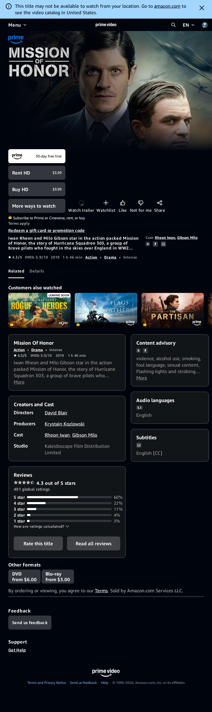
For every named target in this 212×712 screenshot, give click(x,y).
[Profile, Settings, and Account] (205, 25)
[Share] (160, 203)
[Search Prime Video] (173, 25)
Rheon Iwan (165, 237)
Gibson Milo (187, 237)
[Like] (123, 203)
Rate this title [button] (38, 543)
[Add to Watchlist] (106, 203)
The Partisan (172, 310)
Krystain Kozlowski (65, 424)
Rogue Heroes (39, 310)
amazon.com (167, 6)
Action (91, 257)
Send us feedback (83, 682)
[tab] (16, 271)
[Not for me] (141, 203)
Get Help (17, 650)
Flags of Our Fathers (106, 310)
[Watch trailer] (81, 203)
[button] (41, 526)
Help (104, 682)
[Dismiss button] (202, 7)
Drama (110, 257)
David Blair (56, 412)
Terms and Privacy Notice (46, 682)
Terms (101, 590)
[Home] (106, 25)
